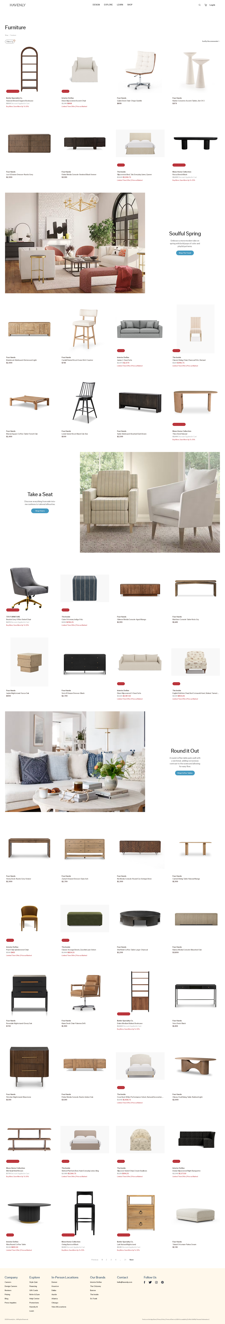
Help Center (34, 1299)
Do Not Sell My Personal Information (198, 1319)
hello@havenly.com (124, 1282)
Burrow (93, 1290)
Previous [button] (94, 1260)
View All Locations (59, 1307)
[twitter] (150, 1282)
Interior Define (96, 1282)
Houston (55, 1286)
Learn (31, 1311)
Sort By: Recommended (210, 41)
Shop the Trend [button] (185, 253)
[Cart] (205, 5)
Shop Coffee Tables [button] (184, 773)
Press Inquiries (11, 1303)
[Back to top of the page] (217, 1312)
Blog (6, 1299)
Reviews (8, 1290)
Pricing (7, 1294)
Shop (6, 35)
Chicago (55, 1303)
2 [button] (106, 1260)
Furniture (13, 35)
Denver (54, 1282)
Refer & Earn (34, 1294)
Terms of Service (171, 1319)
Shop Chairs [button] (40, 511)
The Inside (94, 1294)
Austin (54, 1294)
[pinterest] (162, 1282)
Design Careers (11, 1286)
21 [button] (125, 1260)
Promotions (34, 1303)
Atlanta (55, 1299)
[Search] (199, 5)
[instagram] (156, 1282)
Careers (8, 1282)
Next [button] (132, 1260)
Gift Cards (33, 1290)
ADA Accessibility (181, 1319)
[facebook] (144, 1282)
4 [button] (115, 1260)
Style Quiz (33, 1282)
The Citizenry (95, 1286)
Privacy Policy (161, 1319)
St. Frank (93, 1299)
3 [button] (111, 1260)
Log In (212, 5)
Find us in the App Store (149, 1319)
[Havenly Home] (25, 5)
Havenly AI (33, 1307)
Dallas (54, 1290)
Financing (33, 1286)
